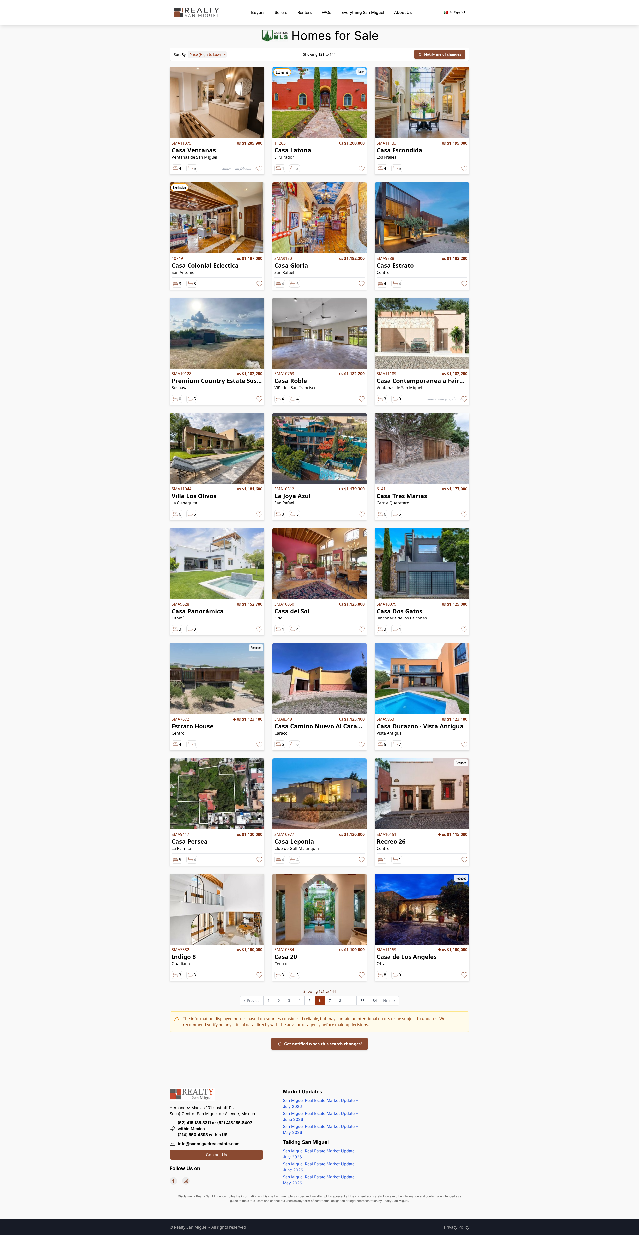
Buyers (258, 12)
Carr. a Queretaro (393, 503)
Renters (304, 12)
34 (375, 1000)
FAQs (326, 12)
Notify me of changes (442, 54)
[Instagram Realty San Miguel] (186, 1181)
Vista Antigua (389, 733)
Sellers (281, 12)
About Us (403, 12)
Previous (254, 1000)
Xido (278, 618)
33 (363, 1000)
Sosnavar (180, 387)
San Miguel (362, 12)
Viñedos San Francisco (295, 387)
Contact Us (216, 1154)
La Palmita (181, 848)
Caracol (281, 733)
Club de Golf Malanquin (296, 848)
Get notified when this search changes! (323, 1044)
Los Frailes (386, 157)
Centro (383, 272)
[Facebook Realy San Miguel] (173, 1181)
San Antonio (183, 272)
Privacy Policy (456, 1227)
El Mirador (284, 157)
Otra (381, 963)
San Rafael (284, 272)
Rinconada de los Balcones (402, 618)
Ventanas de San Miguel (194, 157)
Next (387, 1000)
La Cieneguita (184, 503)
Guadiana (181, 963)
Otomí (178, 618)
